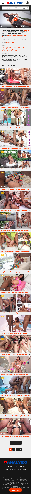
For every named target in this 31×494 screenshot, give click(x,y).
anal (6, 47)
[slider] (7, 26)
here (6, 483)
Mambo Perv (10, 42)
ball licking (21, 47)
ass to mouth (13, 47)
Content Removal (20, 472)
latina (3, 50)
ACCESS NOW (15, 490)
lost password (9, 466)
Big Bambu (20, 35)
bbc (3, 47)
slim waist (16, 50)
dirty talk (18, 49)
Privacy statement (22, 469)
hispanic (24, 49)
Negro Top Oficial (11, 35)
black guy (11, 49)
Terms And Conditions (9, 469)
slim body (9, 50)
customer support (20, 466)
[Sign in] (27, 2)
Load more (15, 443)
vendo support (9, 472)
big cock (4, 49)
